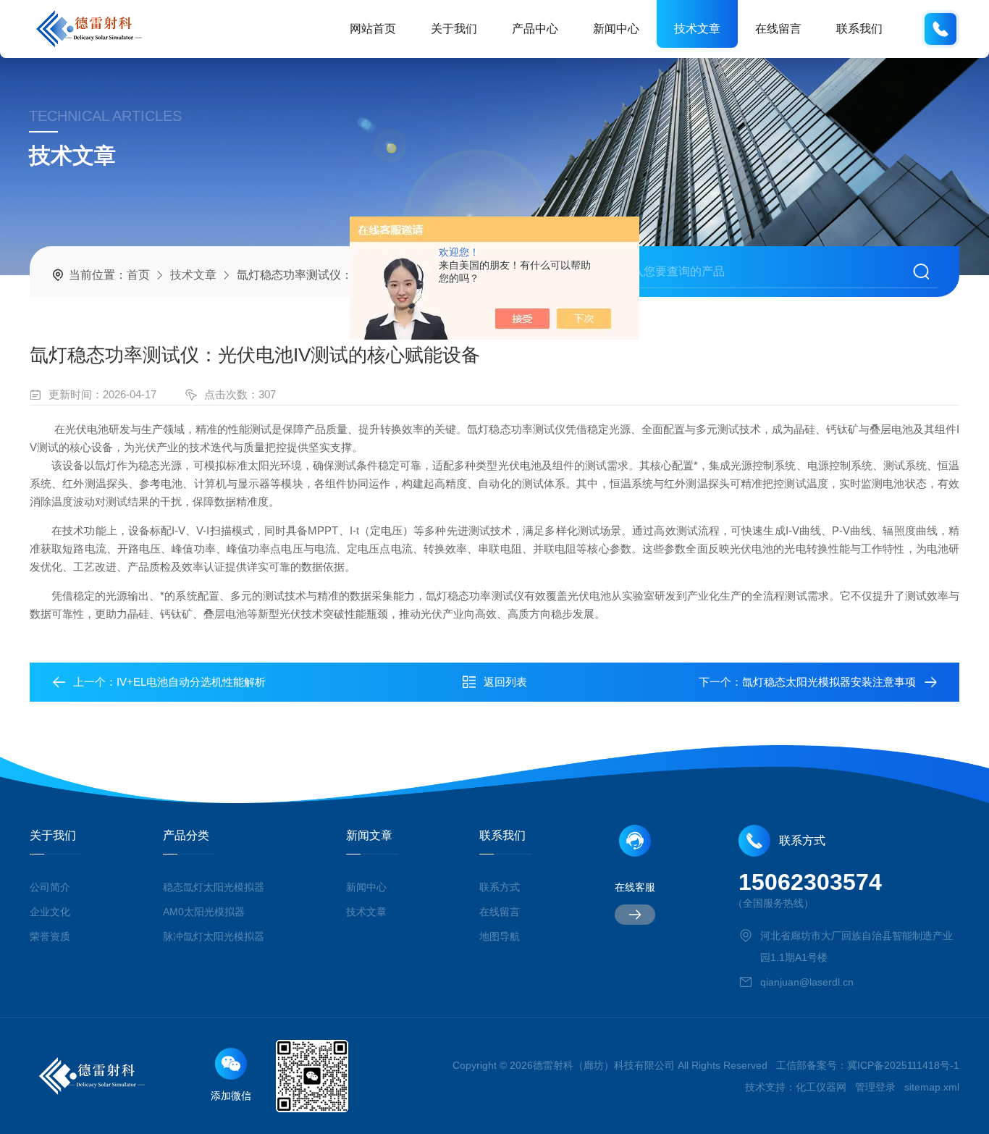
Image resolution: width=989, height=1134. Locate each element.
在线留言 (778, 28)
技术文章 (697, 28)
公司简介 (50, 887)
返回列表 (505, 682)
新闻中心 (616, 28)
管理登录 (875, 1087)
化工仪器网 (821, 1087)
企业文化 (50, 911)
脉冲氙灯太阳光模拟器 (213, 936)
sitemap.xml (931, 1087)
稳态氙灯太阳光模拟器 (213, 887)
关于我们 (454, 28)
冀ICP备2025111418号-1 (903, 1065)
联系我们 (859, 28)
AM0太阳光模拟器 (204, 911)
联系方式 (499, 887)
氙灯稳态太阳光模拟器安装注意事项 (829, 682)
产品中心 (535, 28)
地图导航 (499, 936)
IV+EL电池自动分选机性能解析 (191, 682)
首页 (138, 275)
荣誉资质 (50, 936)
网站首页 (373, 28)
